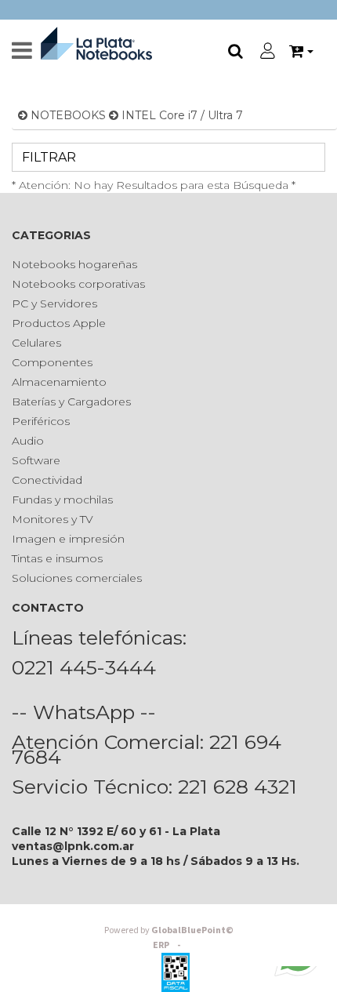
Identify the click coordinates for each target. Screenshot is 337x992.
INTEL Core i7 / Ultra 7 (182, 115)
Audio (28, 441)
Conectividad (47, 480)
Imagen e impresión (68, 539)
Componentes (52, 362)
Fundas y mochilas (62, 499)
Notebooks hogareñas (74, 264)
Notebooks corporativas (78, 284)
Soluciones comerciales (77, 578)
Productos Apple (59, 323)
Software (36, 460)
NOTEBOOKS (68, 115)
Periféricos (41, 421)
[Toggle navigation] (22, 51)
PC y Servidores (54, 303)
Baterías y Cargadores (71, 401)
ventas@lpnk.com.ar (73, 846)
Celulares (36, 343)
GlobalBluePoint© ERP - (169, 938)
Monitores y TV (52, 519)
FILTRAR (47, 157)
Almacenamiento (59, 382)
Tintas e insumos (57, 558)
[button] (301, 51)
